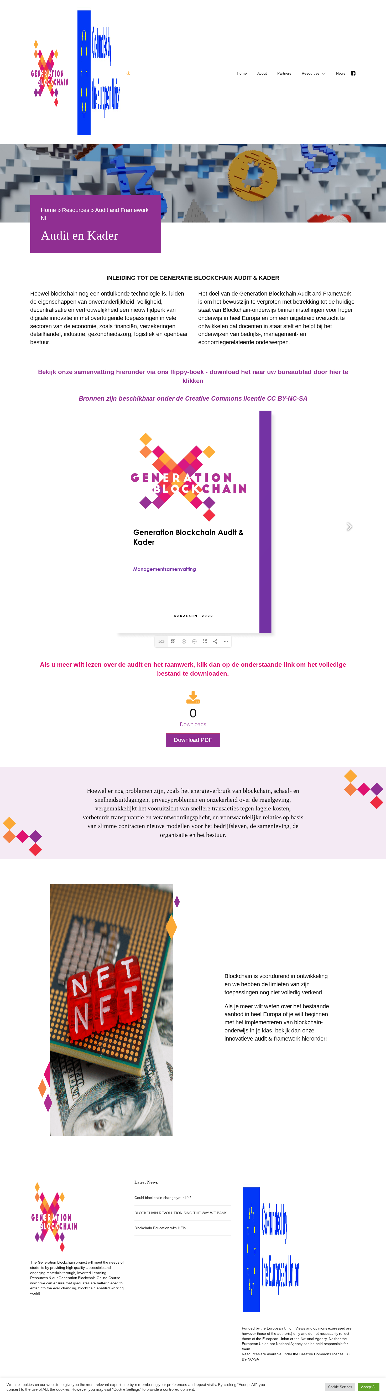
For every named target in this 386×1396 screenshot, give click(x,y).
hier (335, 371)
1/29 (161, 641)
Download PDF (193, 740)
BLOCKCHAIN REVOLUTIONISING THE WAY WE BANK (180, 1213)
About (262, 73)
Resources (310, 73)
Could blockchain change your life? (163, 1198)
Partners (284, 73)
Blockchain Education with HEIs (160, 1228)
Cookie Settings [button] (340, 1387)
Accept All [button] (368, 1387)
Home (242, 73)
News (340, 73)
